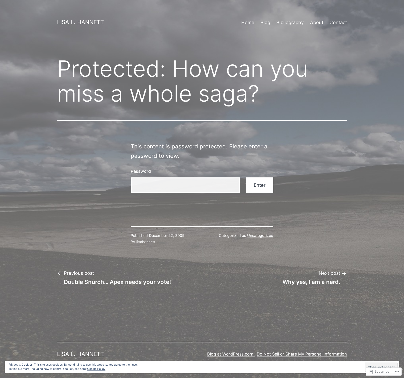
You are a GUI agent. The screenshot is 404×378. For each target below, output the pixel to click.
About (316, 22)
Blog (265, 22)
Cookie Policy (96, 369)
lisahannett (145, 241)
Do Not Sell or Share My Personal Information (302, 354)
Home (247, 22)
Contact (338, 22)
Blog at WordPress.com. (231, 354)
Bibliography (290, 22)
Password (141, 171)
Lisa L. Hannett (80, 22)
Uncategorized (260, 235)
